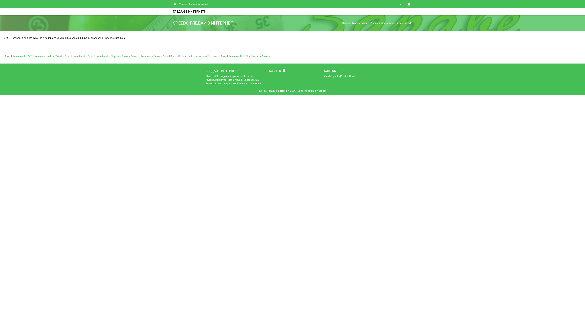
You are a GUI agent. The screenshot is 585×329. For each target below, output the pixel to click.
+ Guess (123, 56)
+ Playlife (113, 56)
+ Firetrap (253, 56)
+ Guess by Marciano (139, 56)
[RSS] (280, 70)
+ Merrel (57, 56)
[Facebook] (284, 70)
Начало (346, 23)
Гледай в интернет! (189, 11)
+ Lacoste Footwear (206, 56)
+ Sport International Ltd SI (233, 56)
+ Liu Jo (47, 56)
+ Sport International (13, 56)
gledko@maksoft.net (344, 76)
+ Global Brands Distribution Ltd (177, 56)
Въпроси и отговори (198, 4)
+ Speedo (265, 56)
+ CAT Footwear (34, 56)
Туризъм (183, 4)
